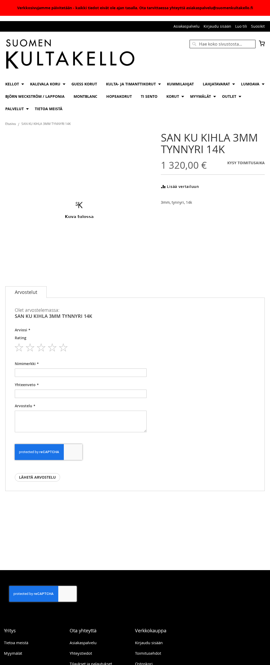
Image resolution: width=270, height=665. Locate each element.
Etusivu (10, 124)
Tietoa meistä (16, 642)
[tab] (26, 292)
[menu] (135, 96)
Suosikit (258, 26)
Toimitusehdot (148, 653)
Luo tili (241, 26)
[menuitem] (13, 84)
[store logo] (70, 54)
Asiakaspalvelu (186, 26)
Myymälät (13, 653)
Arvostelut (26, 292)
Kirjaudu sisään (217, 26)
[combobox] (222, 44)
